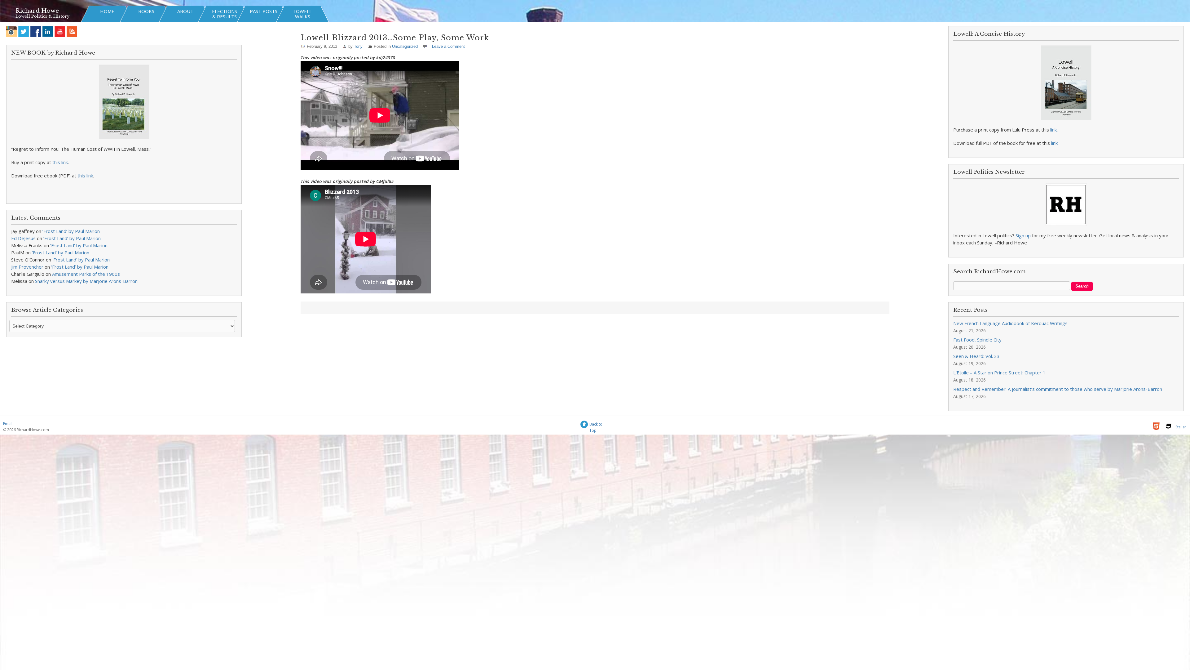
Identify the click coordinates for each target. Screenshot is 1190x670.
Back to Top (595, 425)
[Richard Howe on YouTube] (60, 31)
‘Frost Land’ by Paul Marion (71, 231)
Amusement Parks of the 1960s (86, 274)
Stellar (1180, 427)
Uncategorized (405, 46)
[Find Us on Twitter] (23, 31)
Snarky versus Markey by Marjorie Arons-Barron (86, 281)
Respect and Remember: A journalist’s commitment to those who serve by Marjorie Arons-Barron (1057, 389)
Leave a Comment (448, 46)
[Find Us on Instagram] (11, 31)
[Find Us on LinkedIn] (47, 31)
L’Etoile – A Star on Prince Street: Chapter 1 (999, 372)
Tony (358, 46)
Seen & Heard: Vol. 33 (976, 356)
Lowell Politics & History (42, 16)
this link (60, 162)
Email (7, 423)
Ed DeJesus (23, 238)
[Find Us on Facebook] (35, 31)
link (1053, 130)
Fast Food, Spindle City (977, 340)
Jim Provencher (27, 267)
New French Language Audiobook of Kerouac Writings (1010, 323)
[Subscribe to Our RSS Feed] (72, 31)
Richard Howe (37, 10)
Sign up (1023, 235)
